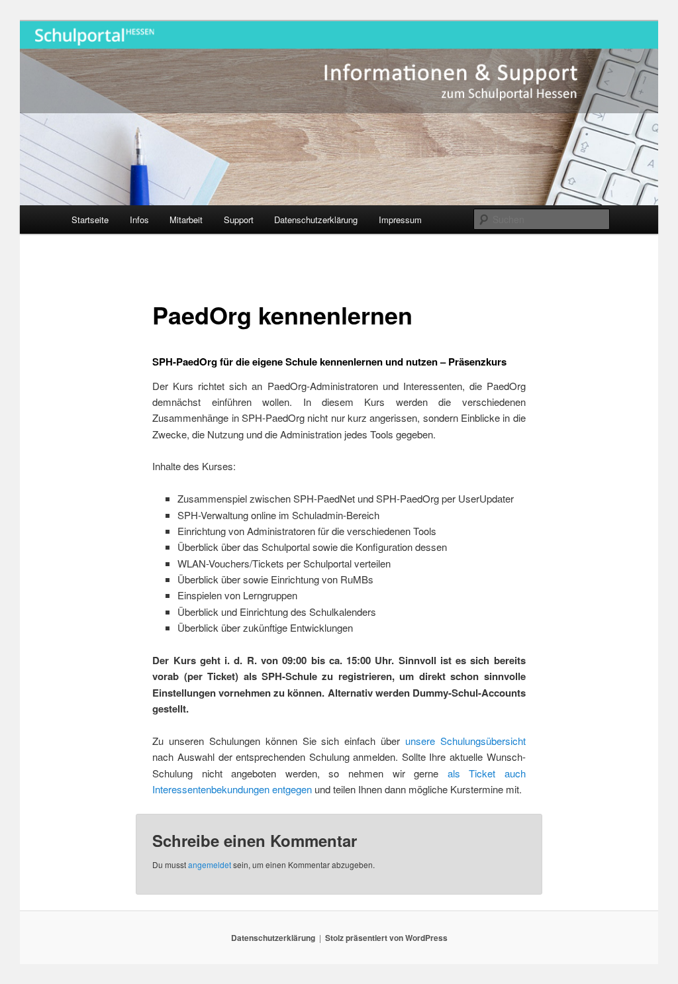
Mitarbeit (186, 219)
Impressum (400, 219)
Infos (139, 219)
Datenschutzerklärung (316, 219)
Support (239, 219)
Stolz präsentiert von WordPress (386, 938)
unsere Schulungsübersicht (465, 741)
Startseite (90, 219)
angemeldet (209, 864)
